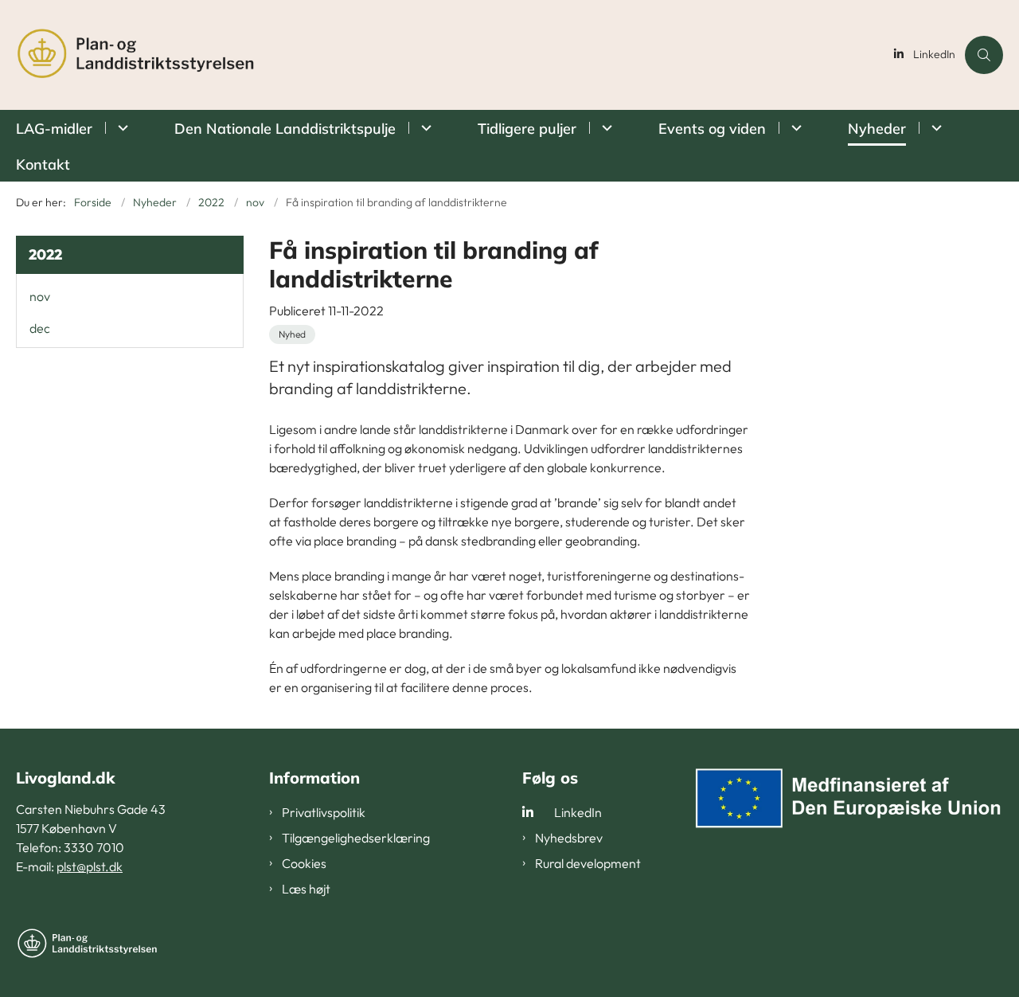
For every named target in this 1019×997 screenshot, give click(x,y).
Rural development (588, 863)
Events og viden (712, 128)
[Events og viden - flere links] (794, 128)
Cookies (304, 863)
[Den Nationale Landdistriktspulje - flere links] (423, 128)
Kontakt (43, 164)
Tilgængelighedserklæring (356, 838)
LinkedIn (934, 55)
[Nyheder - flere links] (934, 128)
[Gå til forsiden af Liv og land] (450, 54)
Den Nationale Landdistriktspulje (285, 128)
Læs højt (306, 889)
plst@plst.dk (90, 866)
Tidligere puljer (527, 128)
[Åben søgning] (984, 55)
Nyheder (877, 128)
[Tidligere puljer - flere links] (604, 128)
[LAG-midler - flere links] (120, 128)
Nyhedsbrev (569, 838)
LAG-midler (54, 128)
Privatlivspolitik (323, 812)
